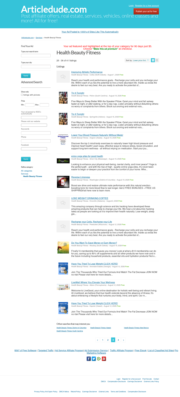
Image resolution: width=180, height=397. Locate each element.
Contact (156, 379)
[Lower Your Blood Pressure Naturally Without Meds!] (63, 140)
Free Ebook (140, 350)
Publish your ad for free (146, 11)
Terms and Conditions (118, 391)
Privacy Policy (39, 391)
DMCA (103, 381)
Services (24, 173)
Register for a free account (147, 5)
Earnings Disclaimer (135, 381)
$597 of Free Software (25, 350)
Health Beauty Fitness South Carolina (70, 331)
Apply (25, 76)
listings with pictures (31, 94)
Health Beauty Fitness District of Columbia (71, 328)
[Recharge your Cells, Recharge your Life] (63, 226)
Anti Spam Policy (51, 391)
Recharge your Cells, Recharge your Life (91, 221)
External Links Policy (151, 381)
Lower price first (139, 60)
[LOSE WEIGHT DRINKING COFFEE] (63, 203)
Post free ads (147, 379)
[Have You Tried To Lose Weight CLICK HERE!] (63, 268)
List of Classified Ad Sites (161, 350)
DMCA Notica (64, 391)
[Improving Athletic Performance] (63, 77)
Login (131, 5)
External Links (104, 391)
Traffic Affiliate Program (121, 350)
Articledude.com (54, 9)
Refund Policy (76, 391)
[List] (153, 60)
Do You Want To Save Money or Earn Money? (94, 242)
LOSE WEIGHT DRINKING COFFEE (89, 198)
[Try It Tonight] (63, 98)
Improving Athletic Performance (87, 72)
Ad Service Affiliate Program (69, 350)
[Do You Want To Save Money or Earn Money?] (63, 248)
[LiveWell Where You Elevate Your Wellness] (63, 287)
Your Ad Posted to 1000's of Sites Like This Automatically (90, 31)
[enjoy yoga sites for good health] (63, 161)
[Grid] (157, 60)
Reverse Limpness (80, 177)
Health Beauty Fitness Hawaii (100, 328)
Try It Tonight (77, 93)
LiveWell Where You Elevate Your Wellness (93, 282)
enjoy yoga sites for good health (87, 156)
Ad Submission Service (96, 350)
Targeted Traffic (45, 350)
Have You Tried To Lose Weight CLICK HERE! (94, 263)
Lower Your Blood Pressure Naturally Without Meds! (97, 135)
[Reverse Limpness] (63, 182)
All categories (26, 170)
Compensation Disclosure (117, 381)
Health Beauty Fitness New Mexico (136, 328)
